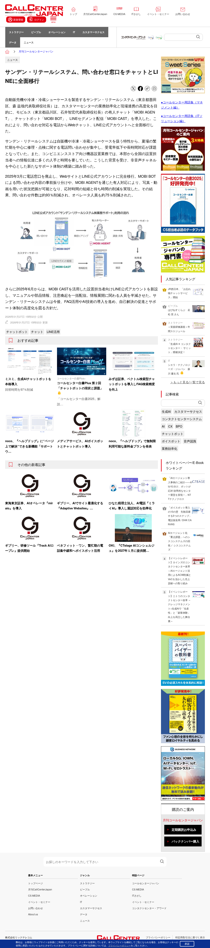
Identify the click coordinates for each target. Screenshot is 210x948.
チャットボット (17, 331)
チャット (37, 331)
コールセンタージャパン (145, 883)
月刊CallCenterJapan (95, 14)
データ (12, 42)
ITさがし (136, 14)
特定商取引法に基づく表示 (190, 937)
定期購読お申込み (184, 829)
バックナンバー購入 (185, 841)
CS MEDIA (119, 14)
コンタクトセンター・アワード (149, 908)
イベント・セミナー (158, 14)
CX (170, 426)
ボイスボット (171, 441)
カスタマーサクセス (93, 32)
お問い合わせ (182, 14)
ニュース (29, 42)
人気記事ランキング (180, 279)
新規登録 (18, 19)
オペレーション (57, 32)
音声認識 (190, 441)
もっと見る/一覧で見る (189, 382)
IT (74, 32)
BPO (179, 426)
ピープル (36, 32)
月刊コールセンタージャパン (36, 51)
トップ (73, 14)
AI (163, 426)
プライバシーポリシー (158, 937)
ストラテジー (16, 32)
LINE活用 (53, 331)
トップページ (35, 883)
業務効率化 (169, 448)
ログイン (39, 19)
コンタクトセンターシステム (182, 419)
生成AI (166, 411)
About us (33, 914)
